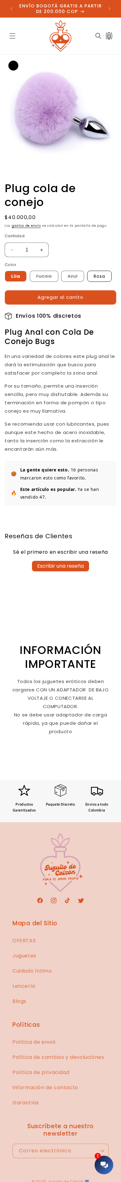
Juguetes (24, 955)
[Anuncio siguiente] (109, 8)
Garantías (25, 1102)
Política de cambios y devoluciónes (58, 1057)
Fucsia (47, 277)
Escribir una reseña (60, 566)
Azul (76, 277)
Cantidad (15, 236)
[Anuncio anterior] (11, 8)
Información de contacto (45, 1087)
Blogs (19, 1001)
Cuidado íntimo (32, 970)
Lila (15, 276)
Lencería (23, 986)
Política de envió (34, 1042)
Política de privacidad (40, 1072)
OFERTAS (24, 940)
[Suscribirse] (101, 1151)
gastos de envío (26, 225)
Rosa (99, 276)
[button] (12, 36)
